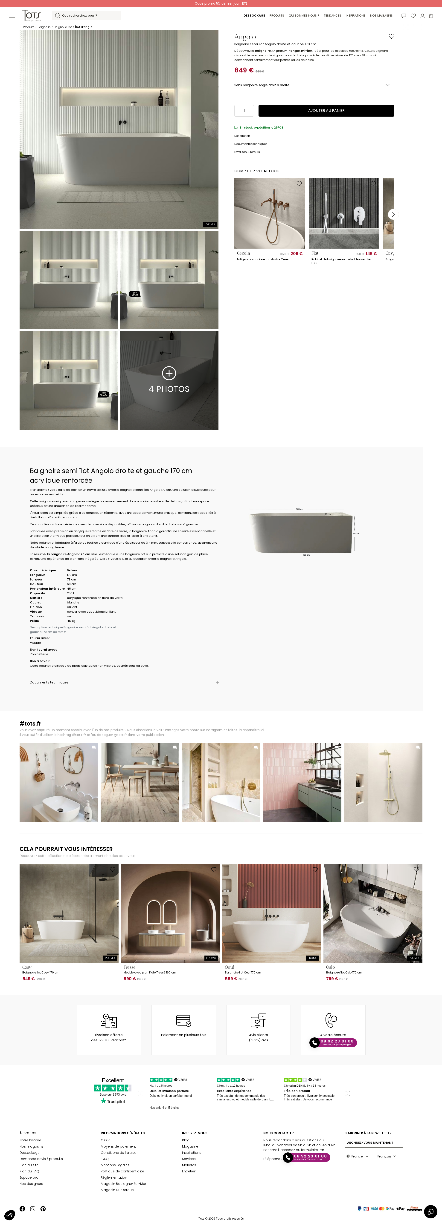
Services (189, 1159)
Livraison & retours (247, 152)
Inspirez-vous (194, 1133)
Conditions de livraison (120, 1152)
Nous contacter (278, 1133)
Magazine (190, 1146)
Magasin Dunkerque (117, 1190)
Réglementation (114, 1177)
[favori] (413, 15)
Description (242, 136)
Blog (185, 1140)
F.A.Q (105, 1159)
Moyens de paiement (118, 1146)
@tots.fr (120, 734)
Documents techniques (250, 144)
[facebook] (22, 1209)
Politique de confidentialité (122, 1171)
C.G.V (105, 1140)
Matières (189, 1165)
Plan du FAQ (29, 1171)
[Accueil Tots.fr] (31, 15)
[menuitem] (254, 16)
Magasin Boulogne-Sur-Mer (123, 1183)
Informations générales (123, 1133)
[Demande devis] (403, 15)
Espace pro (29, 1177)
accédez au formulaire (299, 1150)
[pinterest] (43, 1209)
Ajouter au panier (326, 110)
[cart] (431, 15)
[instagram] (32, 1209)
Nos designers (31, 1183)
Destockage (30, 1152)
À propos (28, 1133)
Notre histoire (30, 1140)
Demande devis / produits (41, 1159)
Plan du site (29, 1165)
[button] (9, 1215)
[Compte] (422, 15)
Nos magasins (32, 1146)
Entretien (189, 1171)
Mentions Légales (115, 1165)
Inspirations (191, 1152)
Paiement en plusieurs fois (183, 1034)
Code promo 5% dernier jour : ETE (221, 3)
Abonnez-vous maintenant (370, 1142)
